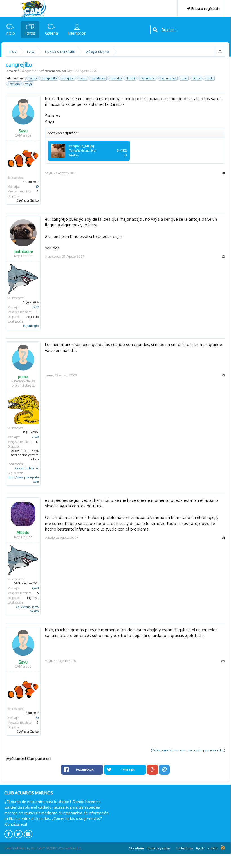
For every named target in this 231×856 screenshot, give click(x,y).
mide (210, 78)
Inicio (10, 33)
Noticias (212, 848)
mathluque (23, 251)
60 (37, 186)
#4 (223, 538)
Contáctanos (184, 848)
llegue (197, 78)
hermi (131, 78)
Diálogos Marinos (31, 71)
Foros (30, 33)
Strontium (136, 848)
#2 (223, 257)
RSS (223, 847)
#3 (223, 375)
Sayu (70, 71)
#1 (223, 173)
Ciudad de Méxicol (27, 468)
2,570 (35, 437)
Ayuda (200, 848)
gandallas (98, 78)
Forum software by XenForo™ (43, 848)
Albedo (23, 532)
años (33, 78)
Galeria (51, 33)
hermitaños (168, 78)
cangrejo (68, 78)
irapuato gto (31, 325)
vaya (28, 84)
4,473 (35, 588)
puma (23, 377)
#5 (223, 661)
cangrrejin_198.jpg (81, 146)
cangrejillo (49, 78)
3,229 (35, 307)
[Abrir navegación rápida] (220, 51)
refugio (15, 84)
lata (184, 78)
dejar (83, 78)
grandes (116, 78)
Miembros (77, 33)
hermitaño (148, 78)
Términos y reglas (158, 848)
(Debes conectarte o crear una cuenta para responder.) (188, 750)
